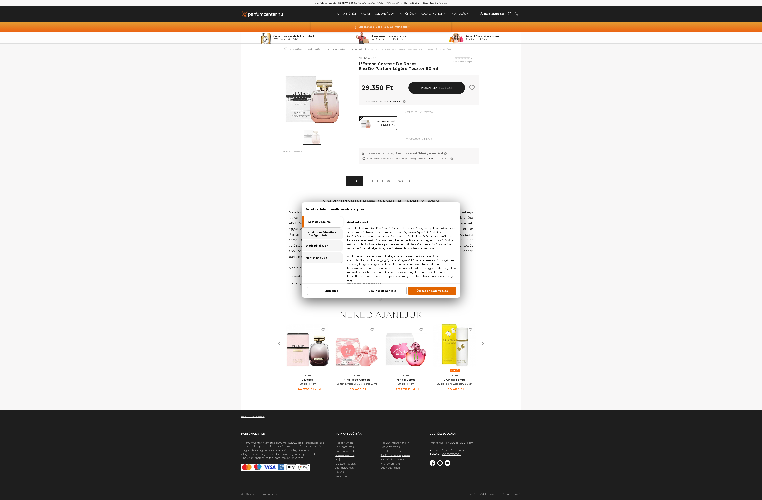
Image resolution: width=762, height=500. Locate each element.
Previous (279, 344)
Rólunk (339, 471)
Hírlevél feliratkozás (393, 459)
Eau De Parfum (337, 49)
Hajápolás (341, 459)
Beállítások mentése (382, 290)
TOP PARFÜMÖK (346, 13)
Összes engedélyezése (432, 290)
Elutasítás (331, 290)
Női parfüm (314, 49)
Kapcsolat (341, 476)
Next (483, 344)
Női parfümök (344, 442)
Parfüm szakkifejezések (395, 455)
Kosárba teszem (436, 88)
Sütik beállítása (390, 467)
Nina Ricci (359, 49)
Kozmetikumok (344, 455)
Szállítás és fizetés (435, 3)
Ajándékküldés (344, 467)
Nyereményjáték (391, 463)
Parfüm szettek (345, 451)
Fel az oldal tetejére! (253, 416)
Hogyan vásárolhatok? (395, 442)
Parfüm (297, 49)
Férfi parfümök (344, 446)
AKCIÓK (366, 13)
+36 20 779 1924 (439, 158)
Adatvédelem (488, 493)
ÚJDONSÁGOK (384, 13)
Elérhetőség (411, 3)
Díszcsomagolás (345, 463)
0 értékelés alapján (462, 61)
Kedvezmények (390, 446)
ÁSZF (473, 493)
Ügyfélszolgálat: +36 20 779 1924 (336, 3)
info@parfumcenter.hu (454, 450)
